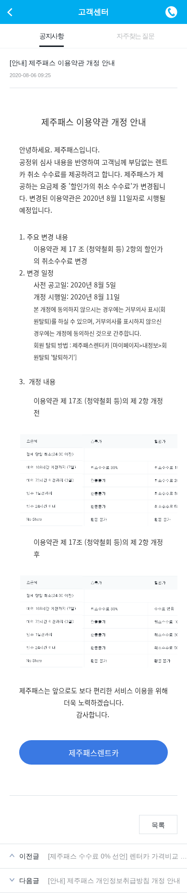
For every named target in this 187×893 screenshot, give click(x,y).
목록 (158, 825)
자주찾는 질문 (135, 36)
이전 (9, 12)
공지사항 (51, 36)
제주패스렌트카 (94, 752)
